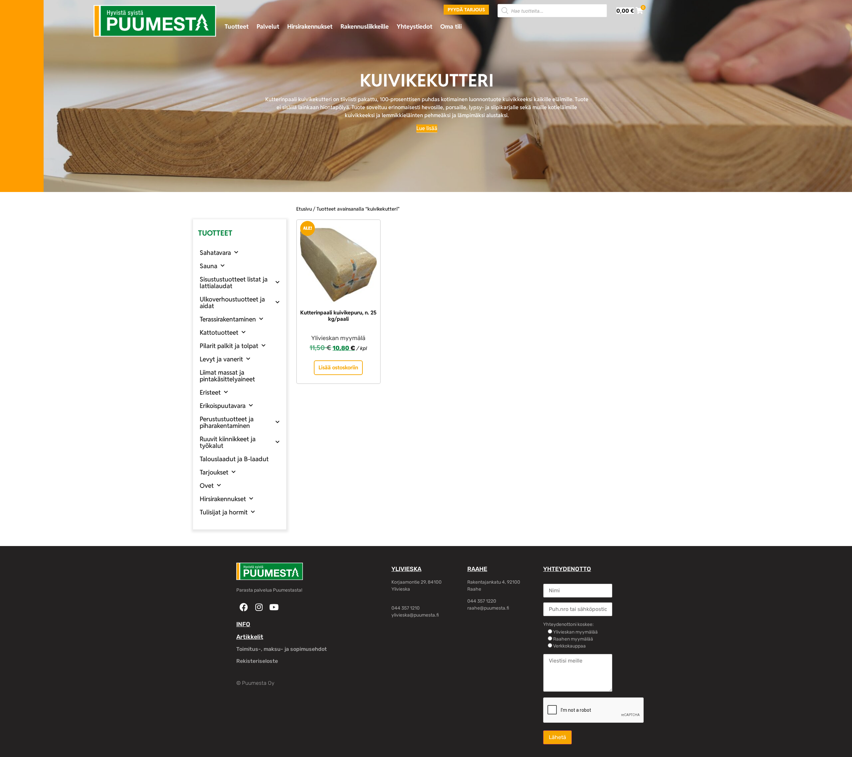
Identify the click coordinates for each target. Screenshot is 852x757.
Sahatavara (215, 253)
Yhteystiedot (414, 26)
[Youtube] (273, 607)
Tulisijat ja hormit (224, 512)
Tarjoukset (214, 472)
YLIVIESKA (406, 569)
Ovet (207, 485)
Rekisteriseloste (257, 661)
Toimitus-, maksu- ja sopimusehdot (281, 649)
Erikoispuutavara (223, 406)
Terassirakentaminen (228, 319)
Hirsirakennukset (309, 26)
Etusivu (304, 209)
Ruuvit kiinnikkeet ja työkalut (228, 442)
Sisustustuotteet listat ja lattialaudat (234, 282)
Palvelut (268, 26)
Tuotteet (237, 26)
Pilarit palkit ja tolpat (229, 346)
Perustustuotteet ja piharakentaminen (227, 422)
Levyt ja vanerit (221, 359)
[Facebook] (243, 607)
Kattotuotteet (219, 332)
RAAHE (477, 569)
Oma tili (451, 26)
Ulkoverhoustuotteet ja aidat (232, 302)
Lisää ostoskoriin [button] (338, 367)
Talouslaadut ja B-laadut (234, 459)
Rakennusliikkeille (364, 26)
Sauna (208, 266)
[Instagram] (258, 607)
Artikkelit (249, 637)
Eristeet (210, 392)
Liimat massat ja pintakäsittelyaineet (227, 375)
